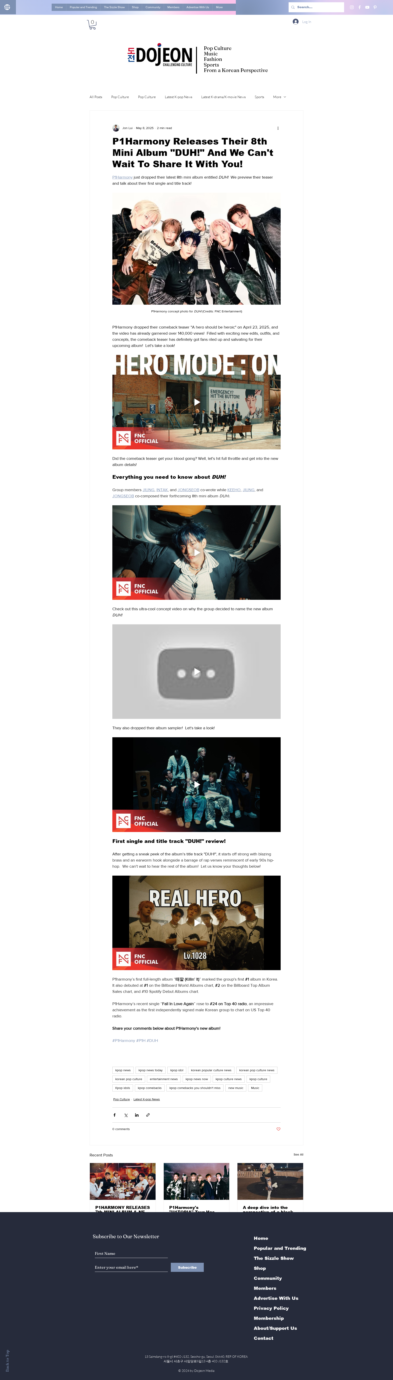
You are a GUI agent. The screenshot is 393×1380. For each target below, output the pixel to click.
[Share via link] (148, 1115)
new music (235, 1088)
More (277, 97)
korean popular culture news (211, 1070)
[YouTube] (367, 7)
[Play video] (196, 402)
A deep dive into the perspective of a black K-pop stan (268, 1209)
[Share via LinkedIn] (137, 1115)
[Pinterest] (375, 7)
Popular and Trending (280, 1248)
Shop (260, 1268)
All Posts (96, 97)
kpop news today (151, 1070)
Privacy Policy (271, 1308)
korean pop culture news (257, 1070)
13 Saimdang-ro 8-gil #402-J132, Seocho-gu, (196, 1356)
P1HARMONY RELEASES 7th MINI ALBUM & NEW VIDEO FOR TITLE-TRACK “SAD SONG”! (122, 1209)
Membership (269, 1318)
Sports (259, 97)
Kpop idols (122, 1088)
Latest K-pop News (178, 97)
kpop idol (176, 1070)
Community (268, 1278)
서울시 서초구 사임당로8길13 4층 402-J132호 (197, 1361)
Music (255, 1088)
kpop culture (258, 1079)
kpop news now (197, 1079)
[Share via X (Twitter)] (125, 1115)
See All (298, 1154)
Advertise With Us (276, 1298)
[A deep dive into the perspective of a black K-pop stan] (270, 1181)
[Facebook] (359, 7)
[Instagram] (351, 7)
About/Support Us (275, 1328)
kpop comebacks (150, 1088)
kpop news (123, 1070)
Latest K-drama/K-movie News (223, 97)
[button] (92, 25)
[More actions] (278, 128)
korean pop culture (128, 1079)
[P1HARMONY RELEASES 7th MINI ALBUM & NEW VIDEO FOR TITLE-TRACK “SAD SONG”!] (123, 1181)
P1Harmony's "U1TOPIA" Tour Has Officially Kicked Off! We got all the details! (193, 1209)
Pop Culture (120, 97)
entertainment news (164, 1079)
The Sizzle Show (274, 1258)
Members (265, 1288)
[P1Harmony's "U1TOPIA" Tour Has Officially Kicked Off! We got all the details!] (196, 1181)
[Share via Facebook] (114, 1115)
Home (261, 1238)
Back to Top (7, 1361)
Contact (263, 1338)
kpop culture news (229, 1079)
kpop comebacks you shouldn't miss (195, 1088)
